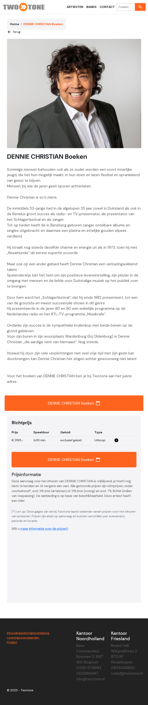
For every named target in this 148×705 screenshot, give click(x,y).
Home (14, 24)
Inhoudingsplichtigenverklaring (28, 633)
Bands (91, 7)
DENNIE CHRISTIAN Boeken (74, 403)
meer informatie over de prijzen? (44, 529)
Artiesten (75, 7)
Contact (107, 7)
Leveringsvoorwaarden (23, 638)
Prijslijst (12, 642)
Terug (13, 32)
